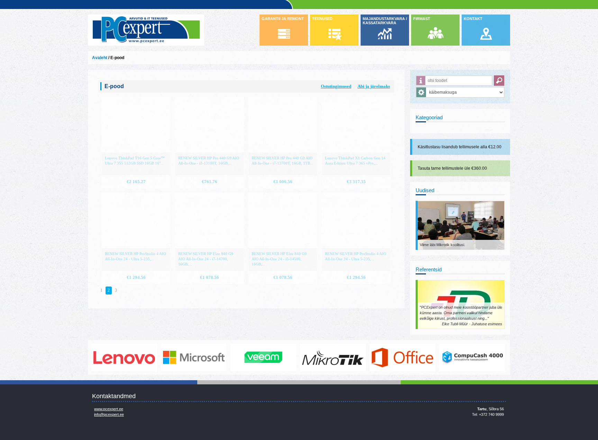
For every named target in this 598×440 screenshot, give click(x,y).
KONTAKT (473, 19)
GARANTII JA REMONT (283, 19)
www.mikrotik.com (315, 357)
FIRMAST (421, 19)
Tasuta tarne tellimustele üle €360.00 (452, 168)
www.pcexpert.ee (108, 409)
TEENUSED (322, 19)
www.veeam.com (246, 357)
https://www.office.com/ (385, 357)
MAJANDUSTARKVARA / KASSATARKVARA (385, 21)
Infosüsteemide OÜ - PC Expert (146, 30)
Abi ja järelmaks (373, 86)
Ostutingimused (336, 86)
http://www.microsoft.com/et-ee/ (176, 357)
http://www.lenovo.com (107, 357)
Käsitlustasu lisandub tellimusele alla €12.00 (459, 146)
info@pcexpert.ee (109, 414)
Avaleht (99, 57)
